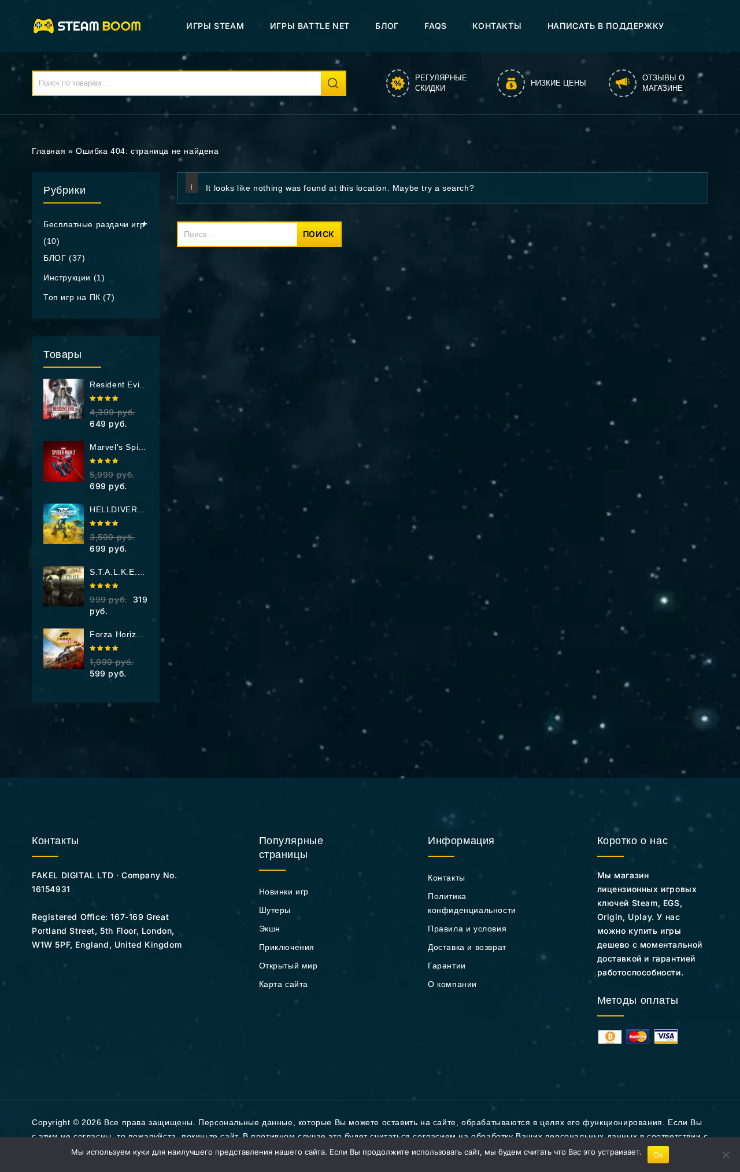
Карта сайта (284, 984)
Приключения (287, 947)
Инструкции (67, 277)
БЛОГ (386, 26)
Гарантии (447, 965)
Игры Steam (215, 26)
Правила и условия (467, 928)
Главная (48, 151)
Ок (658, 1154)
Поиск (333, 83)
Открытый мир (288, 965)
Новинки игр (284, 891)
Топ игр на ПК (72, 297)
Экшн (269, 928)
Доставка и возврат (467, 947)
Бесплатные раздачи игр (94, 224)
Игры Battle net (310, 26)
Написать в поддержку (605, 26)
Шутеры (275, 910)
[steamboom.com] (90, 25)
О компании (452, 984)
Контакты (496, 26)
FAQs (435, 26)
